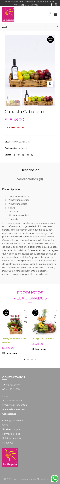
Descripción (30, 170)
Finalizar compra (11, 429)
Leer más (11, 353)
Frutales (22, 148)
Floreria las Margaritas (24, 479)
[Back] (4, 27)
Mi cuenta (7, 442)
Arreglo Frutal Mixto (44, 338)
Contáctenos (9, 413)
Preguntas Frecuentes (14, 405)
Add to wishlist (25, 311)
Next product (55, 27)
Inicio (5, 396)
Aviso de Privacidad (12, 400)
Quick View (25, 322)
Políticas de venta (11, 438)
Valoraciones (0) (30, 179)
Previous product (48, 27)
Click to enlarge (50, 84)
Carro (5, 425)
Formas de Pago (11, 433)
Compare (25, 316)
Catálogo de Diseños (13, 420)
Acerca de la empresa (14, 409)
